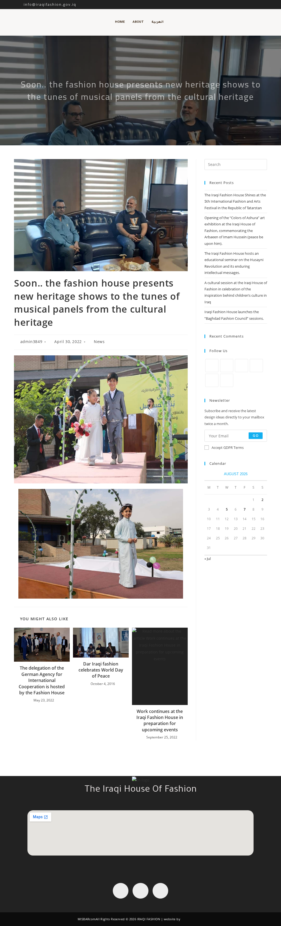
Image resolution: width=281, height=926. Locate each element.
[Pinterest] (256, 365)
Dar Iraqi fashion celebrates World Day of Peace (100, 670)
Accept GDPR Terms (228, 447)
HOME (120, 22)
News (99, 341)
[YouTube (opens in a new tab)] (259, 4)
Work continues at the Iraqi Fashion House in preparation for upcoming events (159, 720)
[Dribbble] (211, 380)
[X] (211, 365)
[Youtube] (160, 891)
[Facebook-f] (120, 891)
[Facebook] (226, 365)
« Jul (207, 558)
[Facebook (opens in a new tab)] (246, 4)
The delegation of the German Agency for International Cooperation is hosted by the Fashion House (42, 680)
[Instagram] (241, 365)
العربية (157, 22)
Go (255, 435)
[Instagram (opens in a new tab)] (253, 4)
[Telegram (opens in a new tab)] (264, 4)
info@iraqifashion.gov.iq (45, 4)
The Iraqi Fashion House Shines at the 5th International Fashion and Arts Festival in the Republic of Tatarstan (235, 201)
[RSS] (226, 380)
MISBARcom (87, 919)
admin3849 (31, 341)
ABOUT (138, 22)
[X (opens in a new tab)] (240, 4)
